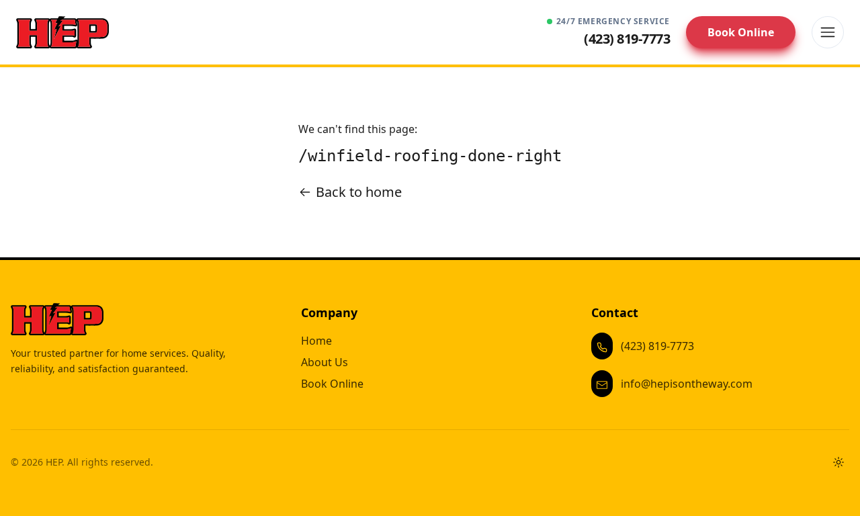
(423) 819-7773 (657, 346)
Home (316, 340)
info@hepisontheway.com (686, 383)
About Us (324, 362)
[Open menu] (828, 32)
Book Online (740, 32)
